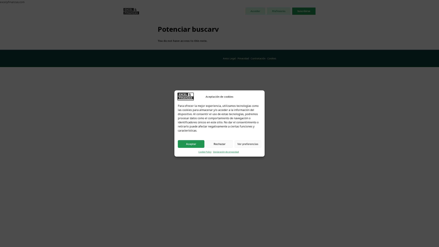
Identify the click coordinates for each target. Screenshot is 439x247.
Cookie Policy (204, 151)
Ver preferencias (247, 144)
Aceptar (191, 144)
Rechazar (220, 144)
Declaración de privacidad (226, 151)
